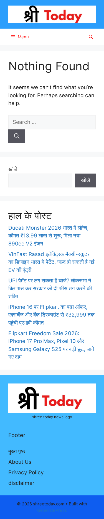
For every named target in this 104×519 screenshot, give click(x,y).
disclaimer (21, 483)
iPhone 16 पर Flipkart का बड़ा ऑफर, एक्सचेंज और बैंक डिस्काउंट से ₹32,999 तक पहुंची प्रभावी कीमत (51, 315)
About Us (19, 462)
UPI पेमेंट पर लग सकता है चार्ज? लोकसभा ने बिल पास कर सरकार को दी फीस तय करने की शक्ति (50, 288)
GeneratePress (52, 510)
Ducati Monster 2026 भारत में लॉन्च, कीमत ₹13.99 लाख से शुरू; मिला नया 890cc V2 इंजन (48, 236)
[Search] (16, 136)
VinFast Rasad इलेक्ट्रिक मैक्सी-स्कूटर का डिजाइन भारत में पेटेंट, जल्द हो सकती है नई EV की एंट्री (51, 262)
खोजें (12, 169)
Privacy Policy (26, 472)
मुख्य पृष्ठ (16, 451)
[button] (90, 37)
